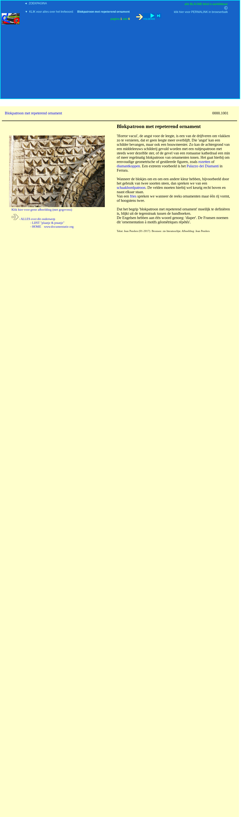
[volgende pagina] (145, 16)
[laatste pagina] (158, 15)
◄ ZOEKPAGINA (35, 3)
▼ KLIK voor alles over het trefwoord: (77, 11)
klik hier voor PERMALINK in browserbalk (201, 12)
